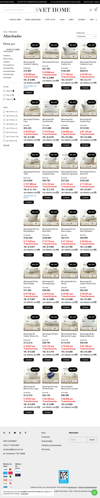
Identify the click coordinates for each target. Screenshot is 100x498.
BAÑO (71, 20)
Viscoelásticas (8, 65)
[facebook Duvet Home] (9, 433)
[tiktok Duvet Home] (20, 433)
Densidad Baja (8, 74)
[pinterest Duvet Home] (25, 433)
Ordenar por (80, 33)
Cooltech (6, 62)
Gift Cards (46, 449)
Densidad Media (9, 71)
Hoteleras (6, 56)
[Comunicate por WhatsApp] (94, 492)
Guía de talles (47, 441)
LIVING (62, 20)
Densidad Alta (8, 68)
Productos (46, 437)
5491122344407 (10, 441)
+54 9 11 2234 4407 (11, 445)
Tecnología (7, 77)
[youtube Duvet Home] (15, 433)
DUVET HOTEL (50, 20)
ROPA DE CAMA (15, 20)
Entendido (24, 494)
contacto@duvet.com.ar (13, 449)
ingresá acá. (72, 487)
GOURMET (81, 20)
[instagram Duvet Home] (4, 433)
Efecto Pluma (8, 59)
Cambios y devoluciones (51, 445)
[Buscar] (37, 9)
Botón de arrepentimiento (87, 487)
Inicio (5, 32)
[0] (95, 9)
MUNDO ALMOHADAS (33, 20)
